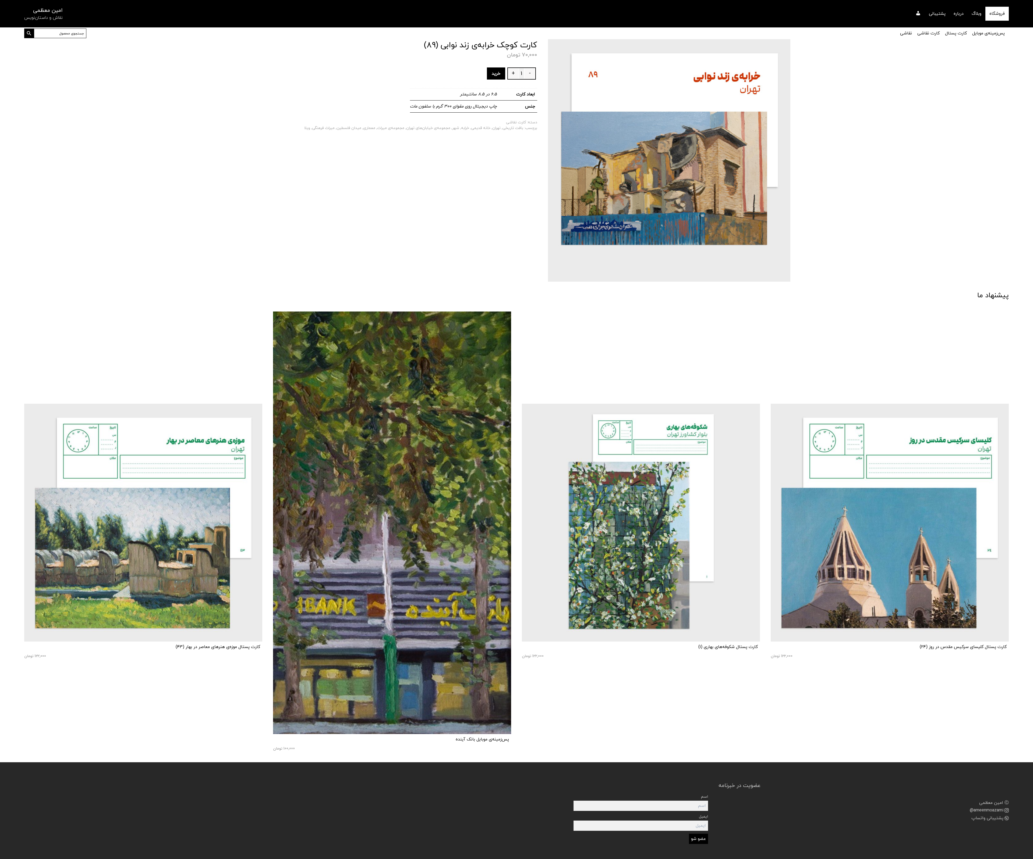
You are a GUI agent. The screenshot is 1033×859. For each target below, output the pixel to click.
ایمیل (703, 816)
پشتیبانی (937, 14)
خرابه (465, 128)
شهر (455, 128)
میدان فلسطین (349, 128)
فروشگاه (997, 14)
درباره (959, 14)
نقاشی (906, 33)
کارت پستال (956, 33)
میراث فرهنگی (323, 128)
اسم (704, 797)
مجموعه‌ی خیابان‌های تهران (428, 128)
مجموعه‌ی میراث (390, 128)
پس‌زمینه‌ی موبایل (988, 33)
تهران (496, 128)
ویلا (307, 128)
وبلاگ (976, 14)
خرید (496, 74)
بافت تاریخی (513, 128)
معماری (369, 128)
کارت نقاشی (928, 33)
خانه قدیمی (480, 128)
